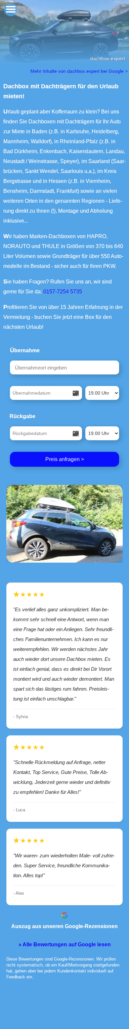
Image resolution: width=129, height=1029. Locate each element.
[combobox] (64, 367)
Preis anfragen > (64, 459)
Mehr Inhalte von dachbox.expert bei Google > (79, 71)
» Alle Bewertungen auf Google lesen (65, 944)
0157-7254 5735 (62, 291)
